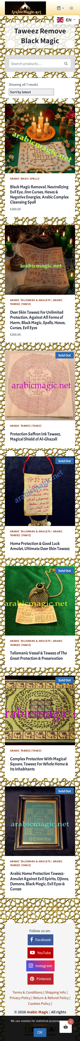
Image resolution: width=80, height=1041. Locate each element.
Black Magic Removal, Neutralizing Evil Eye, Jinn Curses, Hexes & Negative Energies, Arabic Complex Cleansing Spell (39, 194)
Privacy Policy (20, 997)
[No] (75, 1028)
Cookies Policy (39, 1003)
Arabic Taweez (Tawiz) (26, 425)
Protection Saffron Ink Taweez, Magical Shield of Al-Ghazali (35, 436)
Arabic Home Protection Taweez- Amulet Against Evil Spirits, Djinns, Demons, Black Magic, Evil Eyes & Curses (39, 881)
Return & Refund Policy (51, 997)
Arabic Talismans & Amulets (30, 300)
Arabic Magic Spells (24, 178)
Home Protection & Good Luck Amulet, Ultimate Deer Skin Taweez (40, 546)
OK (40, 1032)
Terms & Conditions (27, 992)
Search (67, 63)
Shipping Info (55, 992)
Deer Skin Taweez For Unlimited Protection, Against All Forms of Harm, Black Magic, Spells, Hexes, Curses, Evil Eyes (37, 320)
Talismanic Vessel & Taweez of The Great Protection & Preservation (38, 655)
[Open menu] (71, 8)
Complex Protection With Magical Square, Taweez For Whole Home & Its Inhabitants (39, 764)
